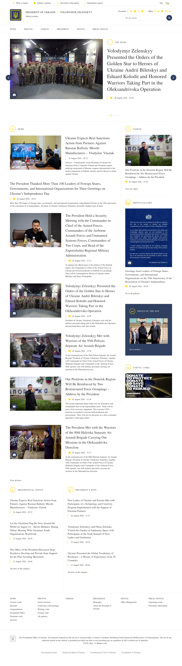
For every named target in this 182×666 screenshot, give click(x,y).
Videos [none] (45, 29)
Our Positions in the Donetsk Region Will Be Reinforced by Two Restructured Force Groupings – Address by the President (148, 173)
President (99, 598)
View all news (16, 480)
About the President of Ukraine (102, 607)
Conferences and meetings (48, 605)
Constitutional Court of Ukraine (103, 652)
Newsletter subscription (69, 3)
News (13, 598)
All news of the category (20, 568)
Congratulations (16, 609)
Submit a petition (44, 3)
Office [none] (81, 29)
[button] (131, 11)
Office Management (128, 602)
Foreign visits (43, 612)
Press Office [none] (101, 29)
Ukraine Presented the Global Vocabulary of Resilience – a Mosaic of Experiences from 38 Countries (91, 556)
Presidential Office (17, 612)
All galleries (42, 616)
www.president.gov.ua (104, 640)
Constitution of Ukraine (130, 652)
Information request (95, 3)
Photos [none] (28, 29)
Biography (97, 602)
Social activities (44, 602)
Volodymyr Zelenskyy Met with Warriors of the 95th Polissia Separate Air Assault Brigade (87, 340)
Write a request (22, 3)
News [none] (13, 29)
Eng (167, 3)
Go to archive (135, 349)
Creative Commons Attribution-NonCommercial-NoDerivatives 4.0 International (126, 637)
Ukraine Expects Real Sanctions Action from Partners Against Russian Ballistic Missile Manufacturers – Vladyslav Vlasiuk (89, 145)
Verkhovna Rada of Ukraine (73, 652)
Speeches (13, 605)
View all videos (131, 188)
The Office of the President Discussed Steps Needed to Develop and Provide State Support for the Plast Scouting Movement (33, 553)
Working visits (43, 609)
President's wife (16, 616)
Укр (161, 3)
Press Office (156, 598)
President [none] (63, 29)
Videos (69, 598)
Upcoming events (156, 602)
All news (13, 619)
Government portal (49, 652)
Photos (42, 598)
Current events (16, 602)
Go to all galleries (132, 293)
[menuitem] (15, 29)
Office (125, 598)
